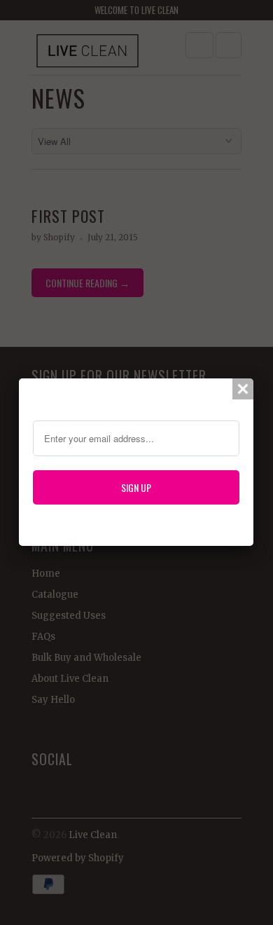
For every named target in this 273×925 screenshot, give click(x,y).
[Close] (242, 388)
